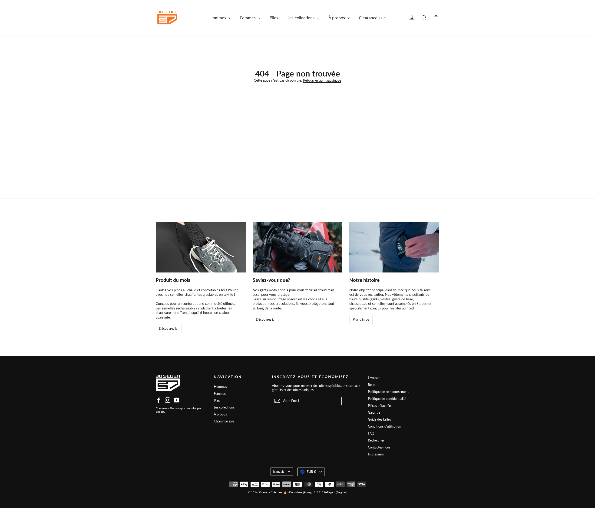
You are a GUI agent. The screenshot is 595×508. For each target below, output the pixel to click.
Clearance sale (372, 17)
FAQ (371, 433)
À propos (337, 17)
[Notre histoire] (394, 247)
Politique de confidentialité (387, 399)
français (278, 471)
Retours (373, 385)
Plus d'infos (361, 319)
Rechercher (376, 440)
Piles (274, 17)
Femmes (248, 17)
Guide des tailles (379, 419)
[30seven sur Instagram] (167, 400)
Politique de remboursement (388, 392)
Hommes (218, 17)
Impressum (376, 454)
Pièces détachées (380, 406)
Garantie (374, 412)
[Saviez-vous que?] (298, 247)
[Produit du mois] (201, 247)
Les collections (302, 17)
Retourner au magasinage (322, 80)
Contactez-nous (379, 447)
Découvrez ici (168, 328)
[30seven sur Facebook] (158, 400)
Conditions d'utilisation (384, 426)
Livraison (374, 378)
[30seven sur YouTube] (176, 400)
